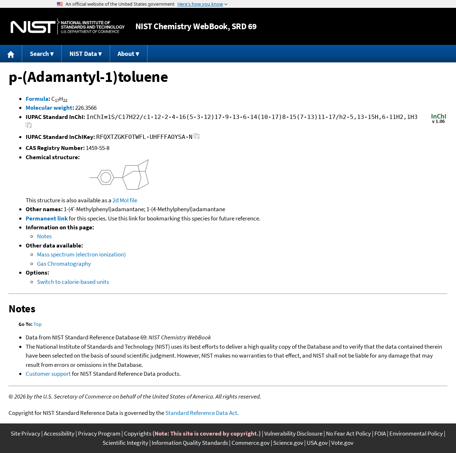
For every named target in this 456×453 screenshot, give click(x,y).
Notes (44, 236)
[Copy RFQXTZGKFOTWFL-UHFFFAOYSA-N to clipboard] (196, 138)
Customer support (48, 374)
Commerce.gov (251, 443)
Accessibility (59, 433)
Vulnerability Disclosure (293, 433)
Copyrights (137, 433)
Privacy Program (99, 433)
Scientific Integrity (125, 443)
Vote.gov (342, 443)
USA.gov (317, 443)
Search (39, 54)
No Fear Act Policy (348, 433)
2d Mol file (125, 200)
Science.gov (288, 443)
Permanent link (47, 218)
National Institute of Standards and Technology (68, 27)
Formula (37, 99)
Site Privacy (25, 433)
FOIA (380, 433)
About (126, 54)
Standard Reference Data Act (201, 413)
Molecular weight (49, 107)
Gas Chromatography (64, 263)
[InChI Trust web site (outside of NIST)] (438, 122)
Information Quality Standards (190, 443)
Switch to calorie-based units (73, 282)
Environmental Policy (416, 433)
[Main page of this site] (11, 53)
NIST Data (83, 54)
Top (37, 324)
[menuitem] (11, 53)
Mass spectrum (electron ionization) (81, 254)
